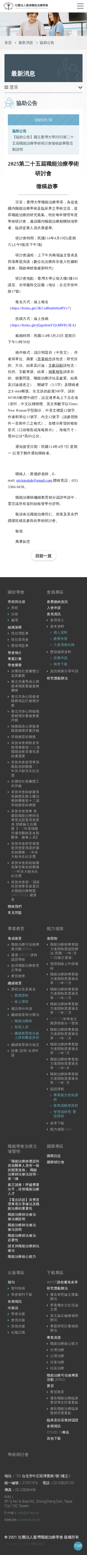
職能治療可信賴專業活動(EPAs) (25, 946)
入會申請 (54, 608)
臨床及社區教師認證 (63, 1420)
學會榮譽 (15, 665)
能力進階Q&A (61, 1129)
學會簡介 (15, 653)
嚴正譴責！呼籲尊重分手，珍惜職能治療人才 (23, 1189)
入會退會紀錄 (64, 645)
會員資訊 (54, 614)
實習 (50, 1386)
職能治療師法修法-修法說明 (22, 1227)
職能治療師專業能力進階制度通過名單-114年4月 (64, 1063)
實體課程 (21, 995)
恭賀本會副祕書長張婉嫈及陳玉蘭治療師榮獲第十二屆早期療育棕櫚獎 (25, 798)
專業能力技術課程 (66, 1097)
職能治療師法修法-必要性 (22, 1238)
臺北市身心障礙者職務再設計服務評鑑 (25, 701)
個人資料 (61, 632)
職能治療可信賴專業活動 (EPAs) (63, 1377)
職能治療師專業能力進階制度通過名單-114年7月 (64, 1048)
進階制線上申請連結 (64, 966)
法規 (14, 614)
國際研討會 (55, 1162)
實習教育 (57, 1392)
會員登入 (57, 620)
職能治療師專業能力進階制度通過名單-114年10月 (64, 1033)
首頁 (8, 42)
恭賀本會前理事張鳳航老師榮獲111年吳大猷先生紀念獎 (25, 768)
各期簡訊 (15, 1302)
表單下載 (57, 1123)
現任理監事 (20, 633)
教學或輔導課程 (66, 1106)
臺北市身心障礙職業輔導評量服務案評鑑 (25, 715)
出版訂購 (18, 1332)
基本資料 (57, 626)
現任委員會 (20, 640)
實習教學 (18, 976)
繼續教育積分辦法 (25, 1015)
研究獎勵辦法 (57, 678)
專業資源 (54, 1338)
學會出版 (18, 1314)
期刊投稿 (18, 1288)
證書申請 (61, 658)
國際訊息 (54, 1156)
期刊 (11, 1282)
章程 (14, 608)
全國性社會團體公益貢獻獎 (25, 673)
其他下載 (54, 1438)
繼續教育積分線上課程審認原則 (26, 1035)
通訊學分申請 (21, 1009)
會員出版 (18, 1320)
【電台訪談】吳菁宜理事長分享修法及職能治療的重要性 (23, 1204)
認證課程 (57, 1089)
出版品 (13, 1308)
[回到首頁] (25, 6)
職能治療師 (23, 1021)
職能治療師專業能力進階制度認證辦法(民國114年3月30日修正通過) (64, 951)
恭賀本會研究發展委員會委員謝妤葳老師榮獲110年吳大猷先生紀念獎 (25, 850)
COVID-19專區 (58, 1432)
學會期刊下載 (21, 1295)
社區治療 (57, 1368)
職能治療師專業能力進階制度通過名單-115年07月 (64, 978)
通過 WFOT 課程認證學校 (24, 957)
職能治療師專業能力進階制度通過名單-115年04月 (64, 993)
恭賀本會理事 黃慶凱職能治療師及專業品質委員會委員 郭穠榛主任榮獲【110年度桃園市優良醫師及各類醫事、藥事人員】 (25, 824)
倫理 (14, 620)
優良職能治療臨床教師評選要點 (64, 1411)
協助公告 (47, 42)
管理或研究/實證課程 (65, 1114)
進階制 (52, 938)
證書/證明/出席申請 (25, 1053)
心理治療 (57, 1356)
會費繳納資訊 (57, 602)
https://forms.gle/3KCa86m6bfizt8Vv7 (41, 308)
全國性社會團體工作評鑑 (25, 783)
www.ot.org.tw (30, 1520)
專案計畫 (15, 659)
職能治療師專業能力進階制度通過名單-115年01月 (64, 1008)
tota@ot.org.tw (28, 1513)
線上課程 (21, 1002)
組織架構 (15, 627)
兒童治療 (57, 1362)
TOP (78, 1546)
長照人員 (21, 1027)
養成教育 (15, 938)
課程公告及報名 (23, 989)
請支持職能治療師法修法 (23, 1248)
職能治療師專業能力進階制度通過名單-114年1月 (64, 1078)
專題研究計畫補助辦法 (64, 1328)
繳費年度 (61, 639)
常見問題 (15, 913)
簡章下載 (61, 664)
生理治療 (57, 1350)
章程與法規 (16, 602)
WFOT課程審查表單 (62, 1282)
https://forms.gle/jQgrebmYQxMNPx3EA (43, 325)
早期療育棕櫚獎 (23, 737)
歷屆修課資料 (60, 652)
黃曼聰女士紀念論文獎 (64, 1307)
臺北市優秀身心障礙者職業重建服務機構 (25, 686)
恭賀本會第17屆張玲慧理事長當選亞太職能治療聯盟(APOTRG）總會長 (25, 891)
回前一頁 (43, 555)
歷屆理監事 (20, 646)
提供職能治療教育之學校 (25, 968)
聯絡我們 (15, 906)
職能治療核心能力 (22, 1257)
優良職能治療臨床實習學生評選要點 (64, 1400)
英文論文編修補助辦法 (64, 1318)
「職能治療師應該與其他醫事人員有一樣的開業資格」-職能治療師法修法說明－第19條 (23, 1170)
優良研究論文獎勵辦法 (64, 1297)
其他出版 (18, 1326)
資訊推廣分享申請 (64, 671)
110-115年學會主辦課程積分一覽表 (64, 1021)
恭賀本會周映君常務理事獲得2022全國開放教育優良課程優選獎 (25, 749)
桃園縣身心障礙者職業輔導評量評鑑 (25, 728)
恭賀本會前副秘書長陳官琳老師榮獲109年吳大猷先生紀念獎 (25, 869)
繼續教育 (15, 983)
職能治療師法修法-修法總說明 (22, 1217)
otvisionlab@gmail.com (34, 480)
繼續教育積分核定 (25, 1045)
